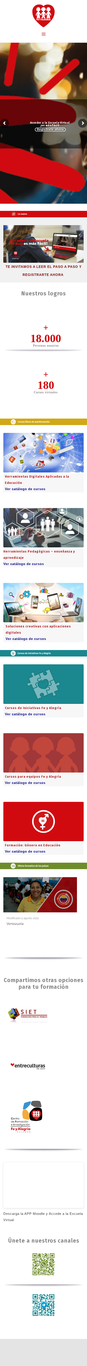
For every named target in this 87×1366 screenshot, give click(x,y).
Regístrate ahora (50, 129)
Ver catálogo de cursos (25, 489)
